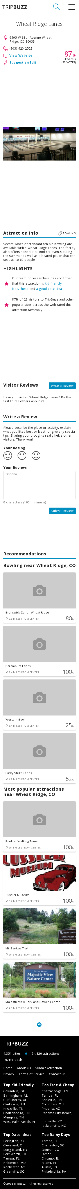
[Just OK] (22, 455)
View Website (20, 55)
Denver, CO (50, 1150)
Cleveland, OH (14, 1145)
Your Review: (15, 467)
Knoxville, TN (13, 1108)
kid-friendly (53, 283)
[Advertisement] (39, 95)
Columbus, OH (14, 1091)
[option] (39, 144)
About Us (24, 1068)
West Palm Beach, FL (19, 1122)
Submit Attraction (48, 1068)
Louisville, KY (52, 1121)
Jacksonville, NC (54, 1125)
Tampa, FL (50, 1095)
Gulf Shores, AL (15, 1100)
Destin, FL (49, 1154)
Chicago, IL (50, 1158)
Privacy (8, 1074)
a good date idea (49, 289)
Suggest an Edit (22, 62)
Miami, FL (49, 1163)
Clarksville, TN (14, 1104)
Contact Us (57, 1074)
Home (8, 1068)
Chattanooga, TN (16, 1113)
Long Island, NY (15, 1150)
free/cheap (20, 289)
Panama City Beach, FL (57, 1115)
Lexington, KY (13, 1141)
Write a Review (62, 386)
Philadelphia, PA (54, 1171)
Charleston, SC (53, 1145)
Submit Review (62, 511)
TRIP (14, 7)
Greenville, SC (13, 1171)
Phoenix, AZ (51, 1108)
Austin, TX (49, 1167)
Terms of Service (32, 1074)
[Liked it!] (7, 455)
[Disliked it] (36, 455)
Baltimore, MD (14, 1163)
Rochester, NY (14, 1167)
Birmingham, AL (15, 1095)
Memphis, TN (13, 1117)
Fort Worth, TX (14, 1154)
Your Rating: (14, 448)
